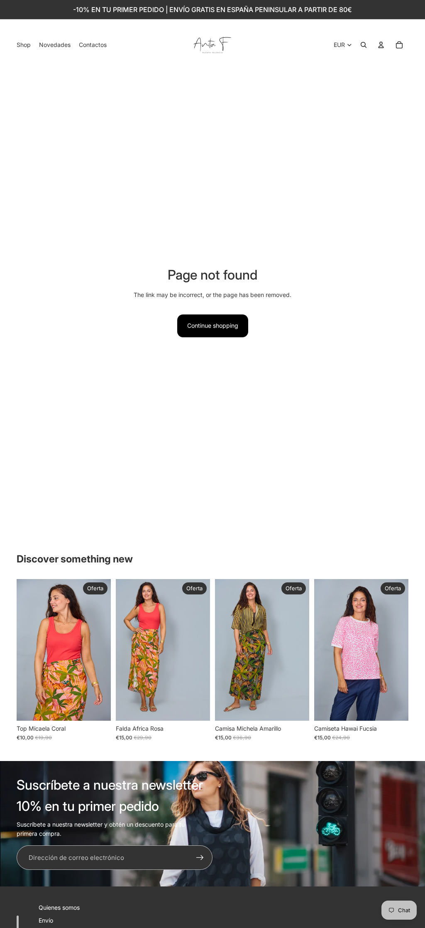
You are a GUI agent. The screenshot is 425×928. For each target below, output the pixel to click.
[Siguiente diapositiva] (104, 650)
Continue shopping (212, 325)
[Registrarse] (200, 858)
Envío (46, 920)
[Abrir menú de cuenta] (381, 45)
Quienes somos (59, 907)
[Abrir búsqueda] (363, 45)
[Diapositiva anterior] (23, 650)
